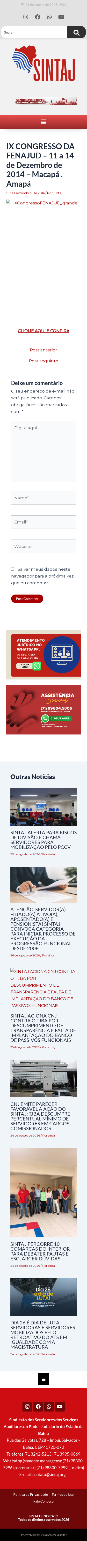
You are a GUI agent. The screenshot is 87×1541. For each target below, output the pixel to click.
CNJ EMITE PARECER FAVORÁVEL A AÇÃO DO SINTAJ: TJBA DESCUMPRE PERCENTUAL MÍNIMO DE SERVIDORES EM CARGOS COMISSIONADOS (40, 1116)
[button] (43, 122)
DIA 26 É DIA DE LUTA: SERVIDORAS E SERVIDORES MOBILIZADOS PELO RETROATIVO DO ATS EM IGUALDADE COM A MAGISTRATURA (42, 1335)
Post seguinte (43, 361)
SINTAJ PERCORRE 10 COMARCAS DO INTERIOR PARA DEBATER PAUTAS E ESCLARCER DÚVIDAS (40, 1251)
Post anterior (43, 350)
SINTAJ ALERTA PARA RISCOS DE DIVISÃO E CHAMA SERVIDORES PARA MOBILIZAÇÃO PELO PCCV (43, 839)
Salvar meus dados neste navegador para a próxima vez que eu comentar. (42, 576)
